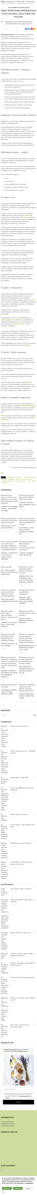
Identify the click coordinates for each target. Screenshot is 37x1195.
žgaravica (5, 483)
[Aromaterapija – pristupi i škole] (5, 780)
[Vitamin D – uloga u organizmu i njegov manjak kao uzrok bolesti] (5, 955)
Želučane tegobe (24, 7)
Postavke (28, 1188)
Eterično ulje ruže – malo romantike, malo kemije (27, 504)
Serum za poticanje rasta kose (19, 726)
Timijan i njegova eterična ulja (19, 814)
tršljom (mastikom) (23, 390)
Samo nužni (18, 1188)
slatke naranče (6, 324)
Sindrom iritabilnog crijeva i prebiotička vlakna (26, 696)
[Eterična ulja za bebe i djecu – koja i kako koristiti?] (9, 615)
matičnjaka (11, 326)
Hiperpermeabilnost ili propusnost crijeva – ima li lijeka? (27, 647)
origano (28, 479)
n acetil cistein (20, 479)
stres (28, 481)
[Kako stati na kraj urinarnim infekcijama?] (9, 593)
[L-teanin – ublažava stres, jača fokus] (27, 545)
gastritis (19, 477)
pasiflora (31, 300)
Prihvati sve (7, 1188)
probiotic (17, 259)
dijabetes (28, 382)
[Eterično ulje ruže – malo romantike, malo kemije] (27, 497)
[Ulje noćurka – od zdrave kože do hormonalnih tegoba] (5, 1030)
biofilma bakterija (27, 406)
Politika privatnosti (8, 1124)
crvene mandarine (26, 322)
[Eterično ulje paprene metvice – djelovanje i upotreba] (9, 499)
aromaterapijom (7, 320)
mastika (4, 479)
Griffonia (16, 312)
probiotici (11, 481)
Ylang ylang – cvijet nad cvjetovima (20, 843)
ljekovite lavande (18, 324)
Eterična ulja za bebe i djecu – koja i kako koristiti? (9, 624)
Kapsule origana (6, 423)
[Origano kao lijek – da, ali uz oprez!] (9, 637)
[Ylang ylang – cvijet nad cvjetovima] (9, 520)
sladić (24, 481)
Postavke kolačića (7, 1126)
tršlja (33, 481)
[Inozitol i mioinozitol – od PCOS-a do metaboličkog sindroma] (9, 545)
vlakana (14, 376)
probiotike (19, 368)
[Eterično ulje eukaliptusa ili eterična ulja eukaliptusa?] (5, 798)
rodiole (27, 215)
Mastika (28, 345)
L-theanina (28, 229)
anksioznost (11, 477)
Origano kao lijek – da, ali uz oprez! (20, 932)
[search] (34, 2)
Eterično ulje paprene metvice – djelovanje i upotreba (9, 508)
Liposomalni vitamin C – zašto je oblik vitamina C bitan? (9, 692)
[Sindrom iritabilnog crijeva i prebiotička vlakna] (27, 687)
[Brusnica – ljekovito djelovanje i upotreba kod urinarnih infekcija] (9, 662)
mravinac (11, 479)
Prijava (18, 1102)
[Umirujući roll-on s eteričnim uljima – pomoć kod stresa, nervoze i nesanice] (27, 569)
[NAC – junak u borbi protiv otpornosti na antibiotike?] (6, 567)
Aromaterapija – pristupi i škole (19, 777)
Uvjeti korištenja (7, 1122)
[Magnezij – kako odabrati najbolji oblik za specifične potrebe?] (27, 592)
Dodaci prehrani (13, 7)
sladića (31, 266)
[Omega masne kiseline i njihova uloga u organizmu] (5, 914)
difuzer (18, 320)
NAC (2, 416)
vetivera (16, 322)
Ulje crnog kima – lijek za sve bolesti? (20, 888)
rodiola (18, 481)
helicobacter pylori (30, 477)
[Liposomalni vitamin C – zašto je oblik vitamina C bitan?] (9, 685)
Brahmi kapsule (22, 219)
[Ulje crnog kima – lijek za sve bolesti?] (5, 892)
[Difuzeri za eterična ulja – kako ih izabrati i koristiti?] (5, 1009)
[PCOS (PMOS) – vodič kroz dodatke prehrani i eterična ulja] (27, 521)
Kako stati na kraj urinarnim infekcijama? (22, 977)
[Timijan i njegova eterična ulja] (5, 817)
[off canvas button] (3, 2)
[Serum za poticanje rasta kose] (5, 736)
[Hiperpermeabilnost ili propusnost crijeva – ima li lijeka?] (27, 638)
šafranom (24, 217)
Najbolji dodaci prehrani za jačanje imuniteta (26, 620)
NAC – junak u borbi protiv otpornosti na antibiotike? (9, 572)
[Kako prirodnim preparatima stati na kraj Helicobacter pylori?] (18, 22)
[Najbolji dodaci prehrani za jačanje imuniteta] (27, 613)
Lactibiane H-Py (6, 278)
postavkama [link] (29, 1183)
